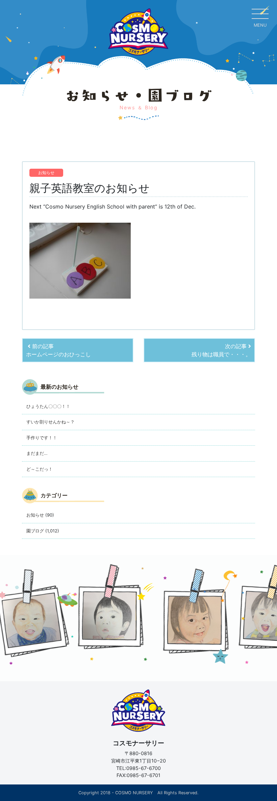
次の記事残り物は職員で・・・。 (221, 350)
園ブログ (35, 530)
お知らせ (46, 172)
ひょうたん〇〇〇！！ (48, 406)
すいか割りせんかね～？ (50, 421)
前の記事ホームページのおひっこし (58, 350)
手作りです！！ (41, 437)
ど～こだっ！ (39, 469)
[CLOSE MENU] (260, 13)
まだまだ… (37, 453)
